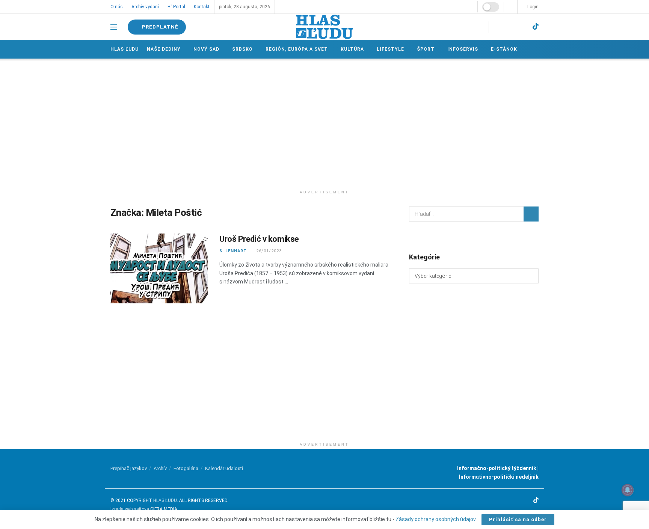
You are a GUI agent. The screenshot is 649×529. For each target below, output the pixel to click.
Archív (160, 468)
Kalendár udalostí (224, 468)
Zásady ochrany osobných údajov (435, 519)
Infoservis (462, 49)
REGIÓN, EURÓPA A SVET (297, 49)
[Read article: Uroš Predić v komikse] (159, 268)
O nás (116, 6)
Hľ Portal (176, 6)
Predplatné (159, 27)
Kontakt (202, 6)
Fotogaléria (186, 468)
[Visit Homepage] (324, 27)
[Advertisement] (324, 122)
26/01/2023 (268, 251)
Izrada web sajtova (129, 509)
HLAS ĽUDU (165, 500)
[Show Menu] (113, 27)
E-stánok (504, 49)
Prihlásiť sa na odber (518, 519)
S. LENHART (233, 251)
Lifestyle (390, 49)
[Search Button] (531, 214)
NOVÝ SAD (206, 49)
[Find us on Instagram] (509, 27)
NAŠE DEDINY (164, 49)
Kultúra (352, 49)
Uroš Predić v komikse (259, 239)
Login (532, 6)
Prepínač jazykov (128, 468)
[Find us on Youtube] (522, 27)
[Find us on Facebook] (497, 27)
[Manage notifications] (628, 490)
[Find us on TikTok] (536, 26)
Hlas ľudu (124, 49)
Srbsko (242, 49)
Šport (426, 49)
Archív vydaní (145, 6)
